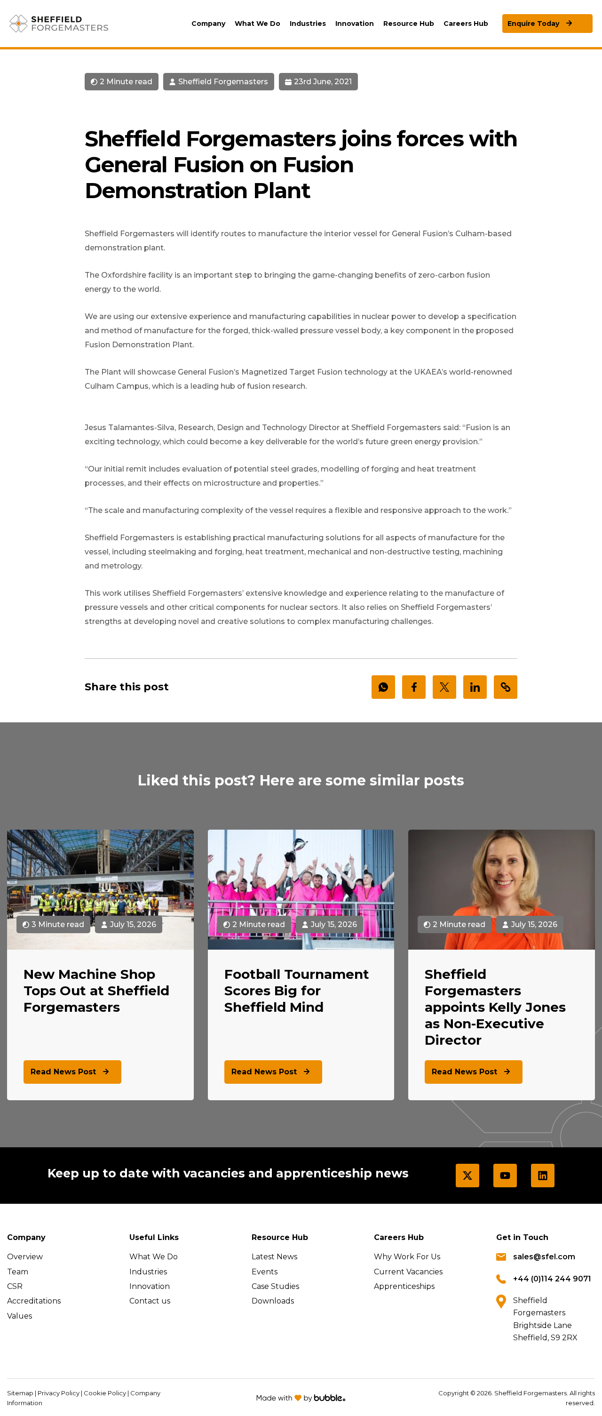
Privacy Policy (58, 1393)
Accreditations (34, 1300)
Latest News (274, 1256)
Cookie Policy (105, 1393)
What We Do (153, 1256)
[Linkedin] (542, 1175)
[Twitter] (467, 1175)
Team (17, 1271)
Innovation (149, 1286)
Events (264, 1271)
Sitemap (20, 1393)
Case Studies (275, 1286)
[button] (208, 23)
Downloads (273, 1300)
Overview (25, 1256)
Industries (148, 1271)
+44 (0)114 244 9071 (552, 1278)
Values (19, 1316)
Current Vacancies (408, 1271)
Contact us (149, 1300)
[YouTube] (505, 1175)
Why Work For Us (407, 1256)
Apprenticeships (404, 1286)
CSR (15, 1286)
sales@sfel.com (544, 1256)
